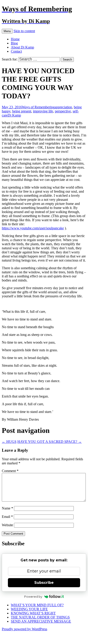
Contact (16, 51)
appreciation (63, 107)
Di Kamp (14, 115)
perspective (63, 111)
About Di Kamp (22, 47)
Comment (10, 471)
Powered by (33, 596)
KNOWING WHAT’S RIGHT (33, 613)
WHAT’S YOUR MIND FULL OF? (37, 605)
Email (7, 517)
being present (21, 111)
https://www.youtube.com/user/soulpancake (33, 228)
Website (7, 525)
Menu (7, 31)
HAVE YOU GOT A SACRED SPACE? (49, 442)
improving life (43, 111)
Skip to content (24, 31)
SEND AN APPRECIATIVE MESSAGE (41, 621)
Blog (14, 43)
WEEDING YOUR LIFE (29, 609)
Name (7, 508)
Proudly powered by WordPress (24, 629)
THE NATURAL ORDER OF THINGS (40, 617)
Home (15, 39)
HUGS (9, 442)
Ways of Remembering (38, 107)
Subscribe (44, 582)
